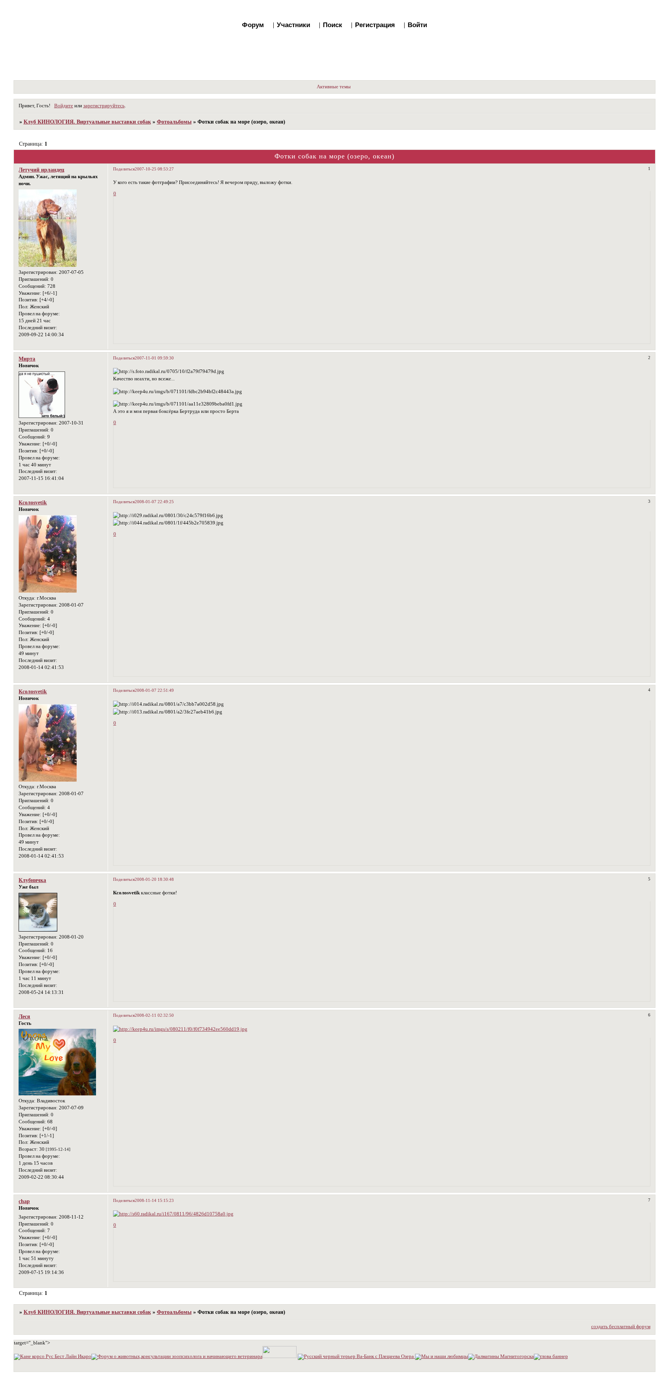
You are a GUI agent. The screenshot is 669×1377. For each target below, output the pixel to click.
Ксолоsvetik (33, 502)
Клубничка (32, 880)
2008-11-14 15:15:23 (154, 1200)
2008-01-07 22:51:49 (154, 690)
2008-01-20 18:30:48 (154, 879)
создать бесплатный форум (620, 1326)
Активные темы (334, 86)
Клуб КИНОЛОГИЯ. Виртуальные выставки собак (87, 122)
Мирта (27, 359)
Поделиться (124, 169)
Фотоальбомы (174, 122)
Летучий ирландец (41, 170)
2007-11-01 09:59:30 (154, 358)
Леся (24, 1016)
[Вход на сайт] (551, 1356)
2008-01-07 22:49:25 (154, 501)
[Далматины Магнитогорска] (501, 1356)
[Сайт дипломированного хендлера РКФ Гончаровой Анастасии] (279, 1356)
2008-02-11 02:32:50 (154, 1015)
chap (24, 1201)
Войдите (63, 105)
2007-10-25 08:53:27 (154, 169)
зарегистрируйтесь (104, 105)
